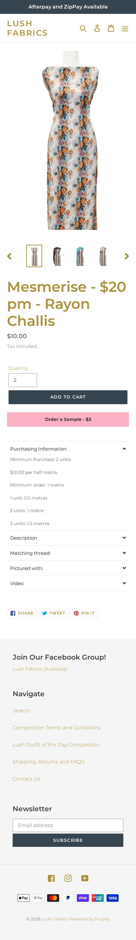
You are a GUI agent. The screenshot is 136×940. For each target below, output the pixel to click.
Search (21, 711)
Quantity (18, 368)
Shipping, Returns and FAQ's (48, 762)
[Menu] (125, 28)
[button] (68, 448)
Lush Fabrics (27, 28)
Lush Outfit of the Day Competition (56, 745)
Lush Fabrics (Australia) (40, 669)
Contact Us (26, 779)
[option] (34, 256)
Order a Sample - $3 (68, 419)
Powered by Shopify (89, 918)
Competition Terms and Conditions (57, 728)
